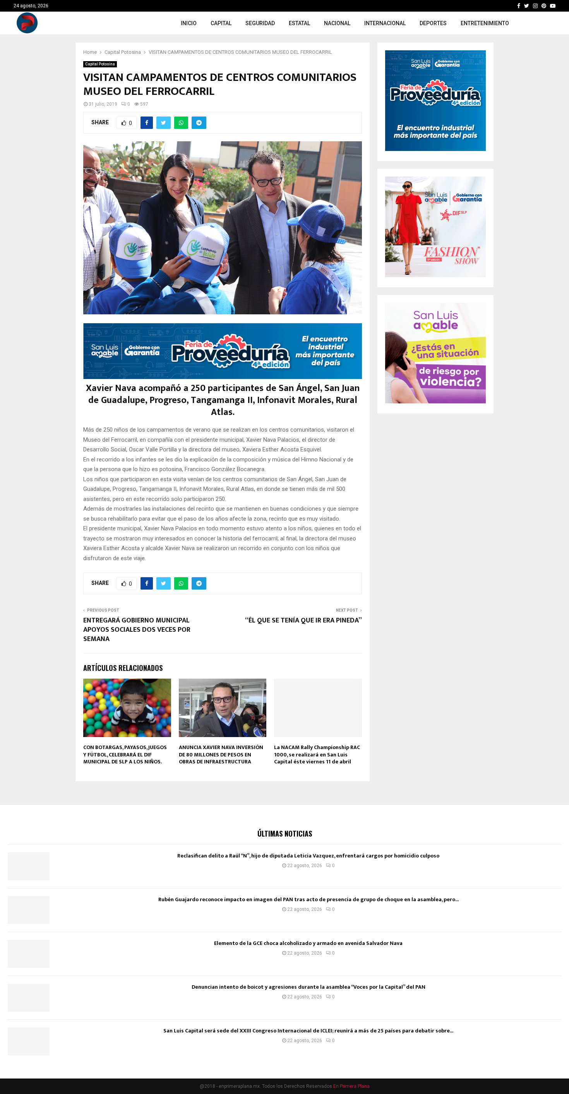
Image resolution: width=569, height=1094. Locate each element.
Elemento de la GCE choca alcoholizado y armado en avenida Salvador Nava (308, 943)
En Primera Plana (351, 1086)
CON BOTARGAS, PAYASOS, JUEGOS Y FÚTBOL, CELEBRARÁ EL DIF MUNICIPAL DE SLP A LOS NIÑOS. (125, 754)
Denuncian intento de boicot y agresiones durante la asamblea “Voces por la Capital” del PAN (308, 987)
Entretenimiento (485, 23)
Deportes (433, 23)
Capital (221, 23)
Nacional (337, 23)
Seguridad (260, 23)
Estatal (299, 23)
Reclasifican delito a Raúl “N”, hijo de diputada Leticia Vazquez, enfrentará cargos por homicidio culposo (308, 855)
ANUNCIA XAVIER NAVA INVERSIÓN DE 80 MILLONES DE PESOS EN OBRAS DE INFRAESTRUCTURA (221, 754)
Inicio (189, 23)
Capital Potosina (100, 64)
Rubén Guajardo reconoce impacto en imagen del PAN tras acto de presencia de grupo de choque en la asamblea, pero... (308, 899)
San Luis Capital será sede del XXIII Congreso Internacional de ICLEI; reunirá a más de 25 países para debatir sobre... (308, 1030)
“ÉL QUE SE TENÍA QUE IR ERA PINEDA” (303, 620)
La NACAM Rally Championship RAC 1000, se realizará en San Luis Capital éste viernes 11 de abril (317, 754)
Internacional (385, 23)
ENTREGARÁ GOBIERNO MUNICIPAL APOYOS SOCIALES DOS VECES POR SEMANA (136, 630)
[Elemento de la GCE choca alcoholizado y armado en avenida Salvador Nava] (29, 954)
